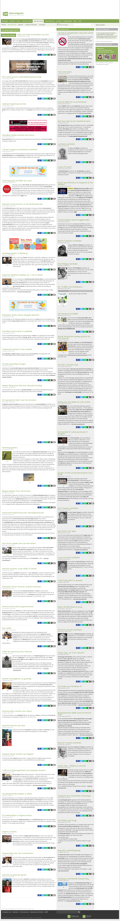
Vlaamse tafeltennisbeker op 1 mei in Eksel (22, 275)
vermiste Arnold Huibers (77, 225)
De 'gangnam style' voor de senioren (19, 400)
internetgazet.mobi (76, 916)
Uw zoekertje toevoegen (102, 64)
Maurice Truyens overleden (69, 742)
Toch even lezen (65, 72)
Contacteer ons (6, 912)
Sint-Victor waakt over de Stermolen (19, 543)
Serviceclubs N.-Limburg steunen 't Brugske (73, 433)
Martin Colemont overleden (70, 241)
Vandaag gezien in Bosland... (15, 253)
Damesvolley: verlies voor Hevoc (17, 711)
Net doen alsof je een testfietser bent (74, 121)
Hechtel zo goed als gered (14, 874)
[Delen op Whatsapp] (46, 55)
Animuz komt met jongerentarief (17, 606)
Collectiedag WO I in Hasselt (70, 580)
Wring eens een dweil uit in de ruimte (74, 402)
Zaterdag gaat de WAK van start (17, 180)
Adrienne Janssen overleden (70, 629)
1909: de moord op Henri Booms (17, 651)
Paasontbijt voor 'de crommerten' (18, 853)
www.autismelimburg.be (73, 901)
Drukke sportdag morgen (14, 364)
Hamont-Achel (27, 21)
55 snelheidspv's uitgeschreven (17, 815)
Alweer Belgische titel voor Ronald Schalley (22, 385)
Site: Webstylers (38, 917)
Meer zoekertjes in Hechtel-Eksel (104, 63)
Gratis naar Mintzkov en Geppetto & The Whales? (75, 183)
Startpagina (11, 908)
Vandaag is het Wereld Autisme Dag (73, 878)
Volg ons (88, 916)
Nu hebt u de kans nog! (68, 364)
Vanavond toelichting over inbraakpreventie (23, 512)
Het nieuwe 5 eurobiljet (68, 313)
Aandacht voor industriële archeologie (74, 796)
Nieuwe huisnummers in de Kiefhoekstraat (22, 204)
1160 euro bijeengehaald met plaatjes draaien (24, 770)
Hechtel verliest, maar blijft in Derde (19, 568)
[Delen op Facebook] (39, 55)
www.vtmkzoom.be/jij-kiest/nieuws (78, 355)
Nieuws (4, 24)
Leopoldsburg (49, 21)
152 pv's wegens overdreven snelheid (19, 149)
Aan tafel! (6, 628)
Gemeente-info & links (36, 912)
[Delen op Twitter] (43, 55)
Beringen (5, 21)
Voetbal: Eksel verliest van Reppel (17, 754)
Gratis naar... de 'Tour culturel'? (71, 652)
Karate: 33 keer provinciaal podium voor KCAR (75, 474)
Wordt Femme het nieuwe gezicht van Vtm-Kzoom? (74, 337)
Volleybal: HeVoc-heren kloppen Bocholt (20, 315)
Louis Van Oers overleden (69, 557)
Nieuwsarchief (12, 24)
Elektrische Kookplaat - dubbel (106, 52)
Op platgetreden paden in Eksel (17, 793)
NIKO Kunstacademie (85, 113)
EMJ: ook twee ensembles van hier (33, 34)
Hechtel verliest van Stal (13, 725)
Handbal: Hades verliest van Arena (18, 135)
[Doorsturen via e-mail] (50, 55)
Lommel (58, 21)
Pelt (80, 21)
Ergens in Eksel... (10, 831)
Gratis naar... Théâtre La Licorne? (72, 766)
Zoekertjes (42, 24)
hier (22, 195)
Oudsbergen (67, 21)
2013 (29, 908)
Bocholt (12, 21)
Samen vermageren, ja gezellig (16, 678)
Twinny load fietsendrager (105, 50)
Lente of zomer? (65, 167)
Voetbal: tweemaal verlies (14, 104)
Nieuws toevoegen (63, 24)
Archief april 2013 (10, 30)
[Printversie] (54, 55)
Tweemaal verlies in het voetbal (17, 349)
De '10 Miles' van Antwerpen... (70, 287)
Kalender (20, 24)
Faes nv (10, 917)
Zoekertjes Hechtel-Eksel (104, 44)
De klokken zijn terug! (67, 820)
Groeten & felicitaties (31, 24)
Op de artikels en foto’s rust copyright (23, 917)
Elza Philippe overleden (68, 264)
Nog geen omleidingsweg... (69, 850)
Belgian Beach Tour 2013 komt (16, 491)
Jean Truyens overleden (68, 508)
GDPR (46, 912)
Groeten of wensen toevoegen (104, 41)
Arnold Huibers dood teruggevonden (74, 220)
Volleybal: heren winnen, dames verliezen (21, 586)
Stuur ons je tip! (100, 25)
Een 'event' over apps (67, 531)
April (33, 908)
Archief (25, 908)
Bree (18, 21)
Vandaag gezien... (10, 447)
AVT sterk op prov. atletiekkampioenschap (21, 77)
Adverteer (15, 912)
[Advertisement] (60, 4)
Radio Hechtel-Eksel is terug (70, 607)
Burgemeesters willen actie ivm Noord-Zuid (75, 713)
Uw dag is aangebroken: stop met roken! (75, 33)
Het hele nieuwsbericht (24, 291)
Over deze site (24, 912)
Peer (75, 21)
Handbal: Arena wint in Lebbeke (17, 331)
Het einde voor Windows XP (70, 686)
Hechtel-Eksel (38, 21)
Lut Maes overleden (66, 144)
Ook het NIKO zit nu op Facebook (72, 102)
